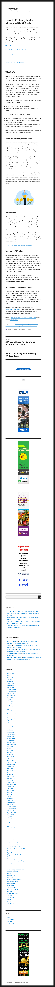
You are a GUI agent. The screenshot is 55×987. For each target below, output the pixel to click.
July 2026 (9, 675)
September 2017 (11, 812)
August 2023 (10, 746)
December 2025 (11, 689)
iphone (9, 873)
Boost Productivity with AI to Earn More (17, 50)
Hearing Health (11, 863)
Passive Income (11, 887)
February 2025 (11, 710)
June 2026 (10, 677)
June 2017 (9, 819)
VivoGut (9, 899)
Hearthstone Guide (12, 867)
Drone (8, 857)
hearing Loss (10, 865)
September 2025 (11, 695)
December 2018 (11, 782)
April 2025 (10, 706)
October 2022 (11, 766)
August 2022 (10, 770)
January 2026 (11, 687)
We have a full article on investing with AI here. (19, 245)
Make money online (12, 881)
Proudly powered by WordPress (20, 982)
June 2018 (9, 794)
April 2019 (10, 774)
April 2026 (10, 681)
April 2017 (10, 823)
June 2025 (10, 702)
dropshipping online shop (13, 309)
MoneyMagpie (14, 319)
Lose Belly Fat (11, 875)
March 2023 (10, 756)
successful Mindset (12, 893)
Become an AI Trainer (12, 58)
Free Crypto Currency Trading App (16, 861)
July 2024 (9, 724)
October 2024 (11, 718)
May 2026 (10, 679)
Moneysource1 (13, 9)
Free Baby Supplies (12, 859)
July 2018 (9, 792)
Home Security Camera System (15, 869)
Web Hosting (10, 903)
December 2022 (11, 762)
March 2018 (10, 800)
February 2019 (11, 778)
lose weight (10, 877)
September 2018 (11, 788)
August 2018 (10, 790)
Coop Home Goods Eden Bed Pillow (17, 849)
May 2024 (10, 728)
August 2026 (10, 673)
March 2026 (10, 683)
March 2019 (10, 776)
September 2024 (11, 720)
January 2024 (10, 736)
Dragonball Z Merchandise (14, 855)
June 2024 (10, 726)
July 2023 (9, 748)
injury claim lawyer (12, 641)
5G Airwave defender (13, 845)
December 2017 (11, 806)
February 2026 (11, 685)
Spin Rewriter (11, 891)
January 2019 (10, 780)
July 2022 (9, 772)
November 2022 (11, 764)
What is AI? (9, 46)
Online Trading (11, 885)
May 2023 (9, 752)
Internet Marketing (26, 329)
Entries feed (10, 919)
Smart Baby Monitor (13, 889)
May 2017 (9, 821)
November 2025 (11, 691)
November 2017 (11, 808)
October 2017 (10, 810)
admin (9, 329)
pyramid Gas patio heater (14, 657)
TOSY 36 (9, 895)
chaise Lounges (11, 649)
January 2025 (10, 712)
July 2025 (9, 699)
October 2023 (11, 742)
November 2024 (11, 716)
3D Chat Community (12, 843)
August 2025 (10, 697)
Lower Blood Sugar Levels (14, 879)
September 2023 (11, 744)
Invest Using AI (10, 54)
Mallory (9, 645)
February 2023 (11, 758)
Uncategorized (11, 897)
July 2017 (9, 817)
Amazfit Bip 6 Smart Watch (14, 847)
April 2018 (10, 798)
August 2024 (10, 722)
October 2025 (11, 693)
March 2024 (10, 732)
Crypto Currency (11, 853)
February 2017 (11, 827)
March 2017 (10, 825)
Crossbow (9, 851)
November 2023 (11, 740)
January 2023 (10, 760)
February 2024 (11, 734)
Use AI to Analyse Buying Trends (15, 62)
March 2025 (10, 708)
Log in (9, 917)
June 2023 (10, 750)
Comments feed (11, 921)
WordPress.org (11, 923)
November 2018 (11, 784)
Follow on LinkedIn (23, 369)
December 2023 (11, 738)
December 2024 (11, 714)
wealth (9, 901)
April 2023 (10, 754)
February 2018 (11, 802)
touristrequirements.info (14, 653)
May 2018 (9, 796)
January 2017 (10, 829)
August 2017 (10, 814)
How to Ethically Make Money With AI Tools (23, 317)
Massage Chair (11, 883)
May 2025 (10, 704)
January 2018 (10, 804)
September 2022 (11, 768)
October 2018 (10, 786)
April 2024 (10, 730)
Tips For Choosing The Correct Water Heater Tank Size (22, 611)
